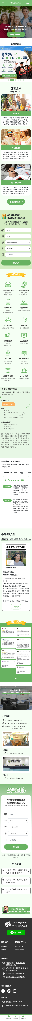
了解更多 (16, 606)
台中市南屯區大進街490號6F (15, 753)
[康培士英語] (16, 924)
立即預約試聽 (14, 34)
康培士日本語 (19, 946)
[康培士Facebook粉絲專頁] (4, 991)
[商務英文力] (17, 80)
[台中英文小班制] (8, 80)
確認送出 (16, 262)
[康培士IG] (10, 991)
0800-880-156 (18, 720)
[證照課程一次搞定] (20, 80)
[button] (28, 406)
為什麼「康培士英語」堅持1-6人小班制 (16, 881)
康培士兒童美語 (20, 950)
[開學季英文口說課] (13, 80)
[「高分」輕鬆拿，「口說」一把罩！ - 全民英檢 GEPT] (21, 80)
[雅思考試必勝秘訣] (23, 80)
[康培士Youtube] (15, 991)
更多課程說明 (15, 202)
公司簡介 (4, 946)
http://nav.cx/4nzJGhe (20, 723)
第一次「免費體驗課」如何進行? (16, 890)
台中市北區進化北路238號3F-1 (15, 778)
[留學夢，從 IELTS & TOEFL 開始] (10, 80)
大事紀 (3, 950)
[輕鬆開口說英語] (18, 80)
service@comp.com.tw (20, 1006)
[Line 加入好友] (16, 933)
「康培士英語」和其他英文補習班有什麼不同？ (16, 871)
